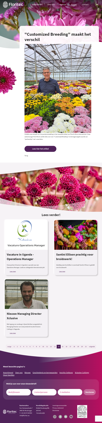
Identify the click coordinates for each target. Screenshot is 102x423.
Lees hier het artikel (40, 148)
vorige (9, 346)
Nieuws (74, 4)
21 (86, 346)
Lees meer (13, 271)
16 (66, 346)
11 (47, 346)
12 (51, 346)
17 (70, 346)
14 (58, 346)
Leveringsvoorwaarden (59, 405)
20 (82, 346)
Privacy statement (58, 408)
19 (78, 346)
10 (43, 346)
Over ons (51, 4)
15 (62, 346)
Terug (26, 156)
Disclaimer (55, 410)
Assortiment (37, 4)
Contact (85, 4)
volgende (92, 346)
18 (74, 346)
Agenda (63, 4)
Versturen (89, 392)
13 (54, 346)
